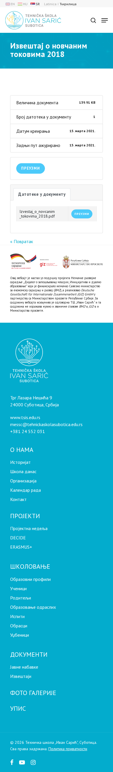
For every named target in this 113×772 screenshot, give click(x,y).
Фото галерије (33, 693)
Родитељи (20, 598)
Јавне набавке (24, 667)
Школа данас (23, 471)
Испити (17, 616)
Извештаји (20, 676)
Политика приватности (67, 748)
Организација (23, 481)
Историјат (20, 462)
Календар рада (25, 490)
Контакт (18, 499)
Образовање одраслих (33, 607)
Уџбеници (19, 635)
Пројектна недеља (29, 528)
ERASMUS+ (21, 547)
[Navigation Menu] (104, 20)
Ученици (18, 588)
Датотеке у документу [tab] (41, 194)
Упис (18, 708)
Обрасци (18, 626)
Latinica (50, 4)
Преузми (30, 168)
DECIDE (18, 538)
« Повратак (21, 241)
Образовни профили (30, 579)
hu (25, 4)
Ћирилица (68, 4)
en (13, 4)
